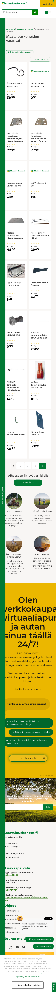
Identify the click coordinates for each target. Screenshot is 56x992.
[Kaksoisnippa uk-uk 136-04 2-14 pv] (16, 171)
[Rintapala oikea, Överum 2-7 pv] (40, 271)
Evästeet (54, 987)
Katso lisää (28, 482)
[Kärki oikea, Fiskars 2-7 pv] (40, 420)
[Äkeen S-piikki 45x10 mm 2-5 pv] (16, 72)
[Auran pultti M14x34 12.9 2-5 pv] (16, 321)
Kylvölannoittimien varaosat (19, 52)
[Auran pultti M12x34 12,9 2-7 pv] (40, 72)
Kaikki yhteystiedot (14, 853)
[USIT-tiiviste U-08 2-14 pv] (40, 171)
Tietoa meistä (11, 857)
